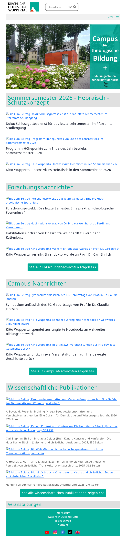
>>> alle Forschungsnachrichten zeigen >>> (63, 267)
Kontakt (63, 524)
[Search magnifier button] (74, 7)
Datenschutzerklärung (63, 517)
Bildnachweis (63, 520)
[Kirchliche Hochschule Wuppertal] (23, 6)
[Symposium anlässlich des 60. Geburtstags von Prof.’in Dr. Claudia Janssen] (63, 296)
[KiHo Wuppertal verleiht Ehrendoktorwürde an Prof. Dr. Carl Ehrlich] (63, 248)
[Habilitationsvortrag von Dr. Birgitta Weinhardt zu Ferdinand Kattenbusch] (63, 225)
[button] (110, 17)
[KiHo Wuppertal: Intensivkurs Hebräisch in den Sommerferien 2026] (62, 163)
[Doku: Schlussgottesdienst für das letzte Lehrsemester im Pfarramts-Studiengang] (63, 115)
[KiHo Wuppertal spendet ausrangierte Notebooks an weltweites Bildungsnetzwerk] (63, 321)
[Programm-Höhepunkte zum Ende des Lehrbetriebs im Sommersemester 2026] (63, 140)
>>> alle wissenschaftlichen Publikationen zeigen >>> (63, 493)
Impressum (62, 513)
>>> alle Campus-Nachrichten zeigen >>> (63, 371)
